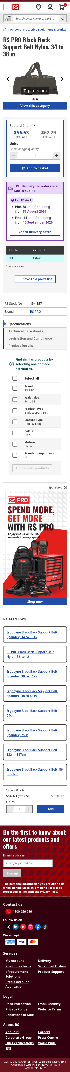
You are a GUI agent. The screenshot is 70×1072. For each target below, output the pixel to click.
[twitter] (8, 927)
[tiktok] (45, 927)
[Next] (61, 79)
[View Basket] (62, 7)
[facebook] (38, 927)
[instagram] (30, 927)
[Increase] (56, 155)
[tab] (35, 323)
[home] (4, 29)
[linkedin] (16, 927)
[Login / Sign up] (50, 7)
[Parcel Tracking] (38, 7)
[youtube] (23, 927)
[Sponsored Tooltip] (65, 487)
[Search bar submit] (62, 18)
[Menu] (6, 7)
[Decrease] (14, 155)
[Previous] (8, 79)
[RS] (15, 7)
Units (14, 143)
